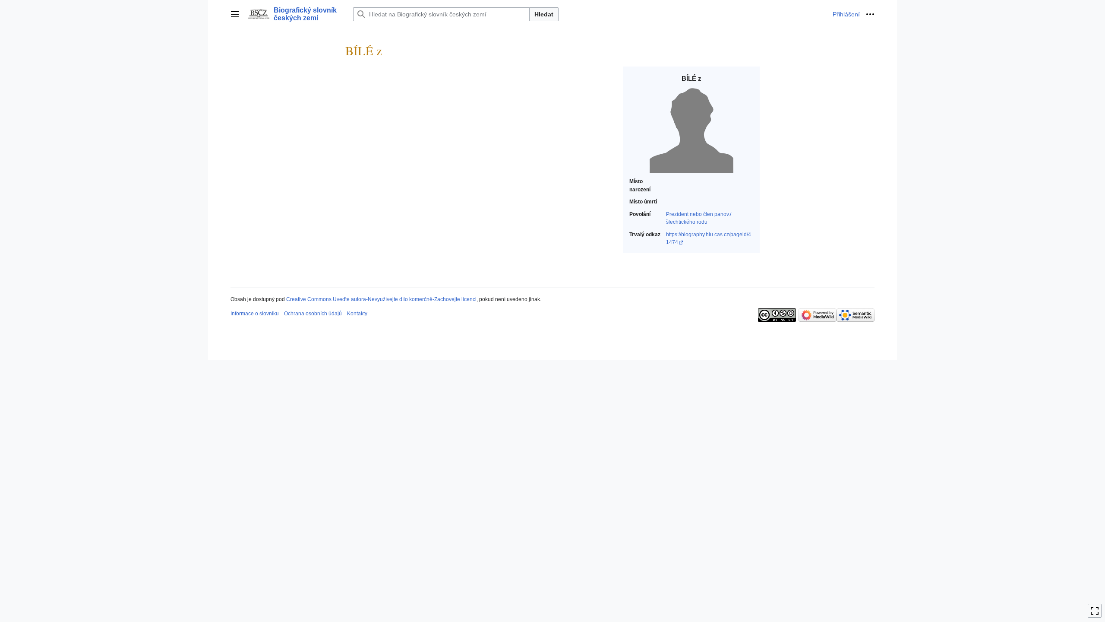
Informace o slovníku (254, 314)
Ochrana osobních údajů (313, 314)
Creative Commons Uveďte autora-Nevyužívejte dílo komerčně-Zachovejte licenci (381, 299)
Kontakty (357, 314)
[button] (235, 14)
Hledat (543, 14)
